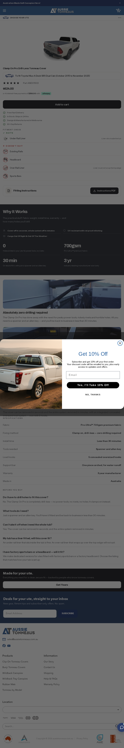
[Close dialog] (120, 343)
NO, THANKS (93, 395)
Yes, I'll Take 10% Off (93, 385)
